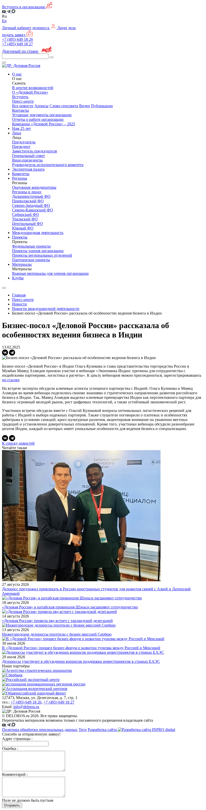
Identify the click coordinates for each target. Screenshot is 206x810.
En (4, 21)
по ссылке (10, 380)
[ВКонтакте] (5, 353)
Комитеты (20, 174)
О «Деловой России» (30, 92)
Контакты (20, 110)
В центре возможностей (32, 88)
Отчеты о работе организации (38, 119)
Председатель (23, 142)
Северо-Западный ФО (31, 205)
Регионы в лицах (26, 192)
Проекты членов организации (38, 251)
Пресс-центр (23, 299)
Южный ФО (22, 228)
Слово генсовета (63, 106)
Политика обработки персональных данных (40, 729)
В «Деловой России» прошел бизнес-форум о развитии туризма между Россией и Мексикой (81, 648)
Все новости (22, 106)
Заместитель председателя (34, 151)
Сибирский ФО (25, 214)
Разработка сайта (103, 729)
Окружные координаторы (34, 187)
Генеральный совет (28, 155)
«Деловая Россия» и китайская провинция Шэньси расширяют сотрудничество (70, 607)
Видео (84, 106)
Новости (19, 304)
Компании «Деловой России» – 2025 (43, 124)
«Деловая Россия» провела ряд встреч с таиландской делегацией (57, 621)
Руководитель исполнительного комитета (47, 165)
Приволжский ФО (28, 201)
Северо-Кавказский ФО (32, 210)
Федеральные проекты (31, 246)
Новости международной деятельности (45, 308)
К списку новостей (18, 443)
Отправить (12, 805)
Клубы (18, 278)
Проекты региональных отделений (42, 255)
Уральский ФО (25, 219)
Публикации (102, 106)
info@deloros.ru (26, 707)
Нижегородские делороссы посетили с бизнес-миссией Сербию (57, 634)
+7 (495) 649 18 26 (17, 39)
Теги (83, 729)
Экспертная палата (28, 169)
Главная (19, 295)
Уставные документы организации (42, 115)
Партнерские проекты (31, 260)
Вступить (20, 97)
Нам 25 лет (21, 128)
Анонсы (41, 106)
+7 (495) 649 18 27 (17, 44)
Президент (21, 146)
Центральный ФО (27, 223)
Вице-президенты (27, 160)
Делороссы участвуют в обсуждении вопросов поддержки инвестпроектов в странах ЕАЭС (81, 661)
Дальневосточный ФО (31, 196)
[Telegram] (12, 353)
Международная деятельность (37, 232)
